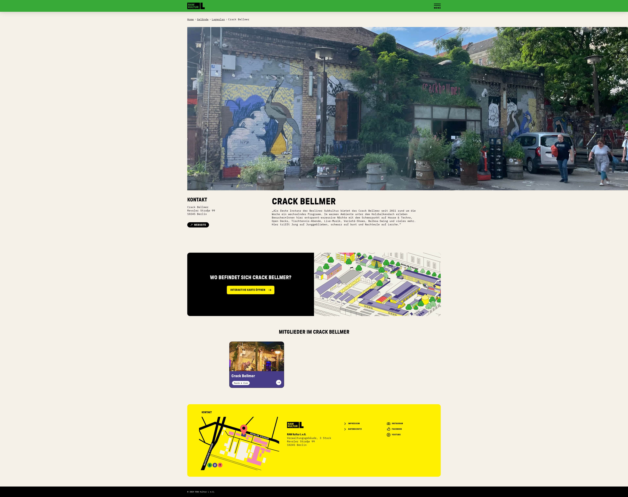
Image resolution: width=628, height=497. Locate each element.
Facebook (397, 429)
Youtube (396, 435)
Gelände (203, 19)
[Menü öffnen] (437, 6)
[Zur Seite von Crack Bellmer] (256, 356)
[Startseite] (196, 6)
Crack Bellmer (238, 19)
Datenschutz (355, 429)
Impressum (354, 424)
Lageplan (218, 19)
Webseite (200, 225)
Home (190, 19)
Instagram (397, 424)
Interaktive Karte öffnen (247, 290)
